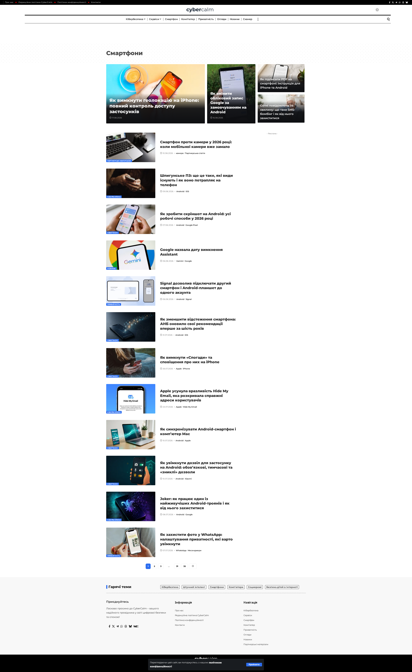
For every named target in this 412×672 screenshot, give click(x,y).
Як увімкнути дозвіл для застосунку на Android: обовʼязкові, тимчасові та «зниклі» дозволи (196, 467)
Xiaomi (188, 478)
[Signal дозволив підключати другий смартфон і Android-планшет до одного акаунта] (130, 291)
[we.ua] (136, 626)
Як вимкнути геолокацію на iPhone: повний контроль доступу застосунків (154, 105)
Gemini (179, 261)
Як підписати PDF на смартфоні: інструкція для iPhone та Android (280, 83)
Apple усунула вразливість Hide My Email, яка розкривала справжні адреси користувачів (194, 395)
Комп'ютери (236, 587)
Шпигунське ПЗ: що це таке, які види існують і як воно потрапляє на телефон (196, 180)
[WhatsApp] (399, 2)
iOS (187, 191)
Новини (111, 268)
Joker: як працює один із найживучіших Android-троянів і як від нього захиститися (194, 503)
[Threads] (403, 2)
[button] (254, 664)
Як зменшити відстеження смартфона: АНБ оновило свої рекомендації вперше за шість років (198, 324)
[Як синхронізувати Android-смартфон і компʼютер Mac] (130, 434)
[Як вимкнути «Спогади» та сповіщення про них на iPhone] (130, 363)
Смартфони (217, 587)
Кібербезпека (114, 197)
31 (177, 566)
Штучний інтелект (194, 587)
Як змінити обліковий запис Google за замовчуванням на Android (228, 102)
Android (180, 191)
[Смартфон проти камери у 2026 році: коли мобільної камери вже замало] (130, 147)
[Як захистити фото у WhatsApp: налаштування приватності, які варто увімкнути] (130, 542)
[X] (393, 2)
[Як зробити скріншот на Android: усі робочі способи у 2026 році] (130, 219)
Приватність (113, 304)
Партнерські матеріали (119, 161)
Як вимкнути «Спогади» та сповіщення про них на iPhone (189, 359)
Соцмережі (255, 587)
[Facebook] (389, 2)
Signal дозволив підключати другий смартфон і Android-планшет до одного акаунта (195, 288)
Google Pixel (192, 225)
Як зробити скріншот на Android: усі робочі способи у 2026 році (195, 216)
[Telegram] (396, 2)
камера (179, 153)
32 (184, 566)
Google (188, 261)
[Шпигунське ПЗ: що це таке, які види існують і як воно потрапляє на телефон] (130, 183)
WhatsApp (181, 550)
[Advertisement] (206, 33)
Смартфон (112, 233)
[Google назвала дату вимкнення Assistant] (130, 255)
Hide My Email (190, 407)
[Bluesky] (407, 2)
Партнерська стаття (195, 153)
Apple (179, 368)
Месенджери (194, 550)
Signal (189, 299)
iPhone (186, 368)
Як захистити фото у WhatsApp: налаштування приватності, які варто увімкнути (196, 539)
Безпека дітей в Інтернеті (282, 587)
